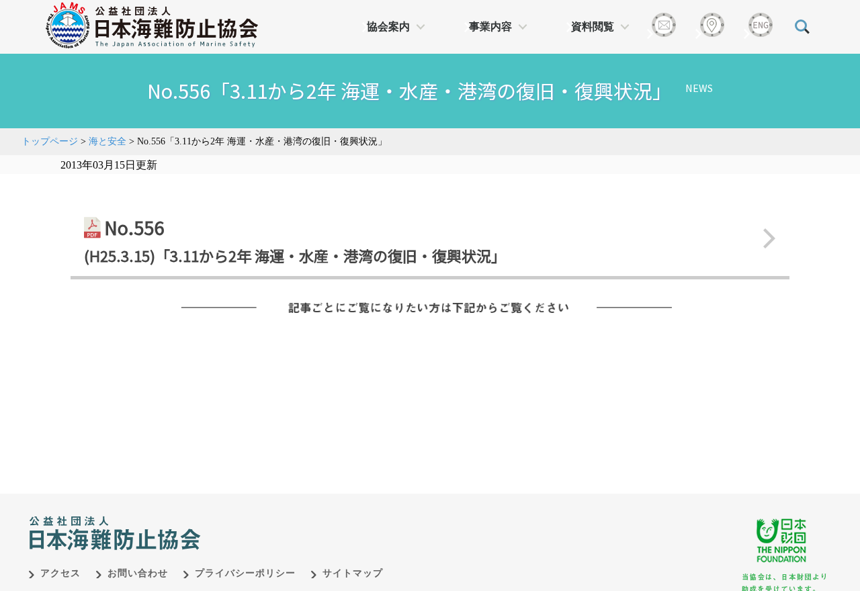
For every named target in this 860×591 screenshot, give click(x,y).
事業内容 (490, 26)
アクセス (60, 573)
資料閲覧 (592, 26)
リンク (430, 238)
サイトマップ (352, 573)
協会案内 (388, 26)
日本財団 (309, 519)
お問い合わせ (138, 573)
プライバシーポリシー (245, 573)
